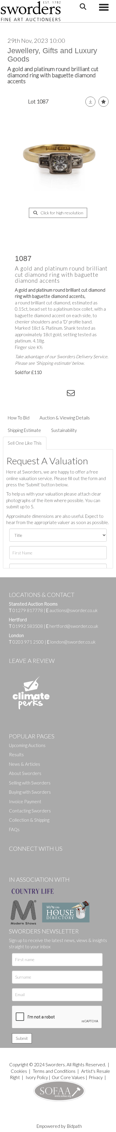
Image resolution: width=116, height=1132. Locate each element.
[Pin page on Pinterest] (47, 394)
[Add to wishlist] (103, 102)
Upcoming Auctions (27, 745)
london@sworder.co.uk (71, 641)
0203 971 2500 (28, 641)
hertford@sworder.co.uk (73, 626)
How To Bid (18, 417)
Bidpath (74, 1126)
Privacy (96, 1077)
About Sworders (25, 773)
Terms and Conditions (54, 1071)
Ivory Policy (37, 1077)
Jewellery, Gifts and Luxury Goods (52, 54)
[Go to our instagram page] (59, 394)
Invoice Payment (25, 801)
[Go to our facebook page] (14, 858)
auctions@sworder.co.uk (72, 610)
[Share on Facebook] (23, 394)
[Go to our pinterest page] (38, 858)
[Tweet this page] (35, 394)
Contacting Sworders (30, 810)
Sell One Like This (25, 443)
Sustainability (64, 430)
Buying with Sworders (30, 792)
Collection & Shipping (29, 820)
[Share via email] (71, 394)
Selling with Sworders (30, 782)
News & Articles (24, 764)
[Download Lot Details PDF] (90, 102)
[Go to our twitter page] (26, 858)
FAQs (14, 829)
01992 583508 (27, 626)
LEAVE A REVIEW (32, 660)
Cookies (19, 1071)
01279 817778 (27, 610)
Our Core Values (68, 1077)
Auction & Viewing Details (65, 417)
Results (16, 754)
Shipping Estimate (24, 430)
